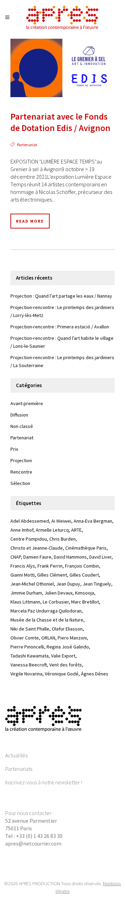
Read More (30, 221)
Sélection (20, 483)
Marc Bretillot (85, 602)
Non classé (21, 426)
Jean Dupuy (68, 584)
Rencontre (21, 472)
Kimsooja (84, 593)
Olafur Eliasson (67, 629)
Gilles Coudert (84, 575)
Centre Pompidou (28, 539)
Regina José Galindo (68, 647)
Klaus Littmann (25, 602)
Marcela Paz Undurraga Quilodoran (46, 611)
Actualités (16, 755)
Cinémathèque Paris (86, 548)
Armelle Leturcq (52, 530)
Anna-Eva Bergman (93, 521)
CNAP (15, 557)
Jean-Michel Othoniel (32, 584)
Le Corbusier (56, 602)
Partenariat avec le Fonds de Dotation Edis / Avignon (60, 122)
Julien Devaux (58, 593)
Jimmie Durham (26, 593)
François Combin (82, 566)
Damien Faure (37, 557)
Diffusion (19, 415)
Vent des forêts (65, 665)
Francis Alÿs (22, 566)
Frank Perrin (50, 566)
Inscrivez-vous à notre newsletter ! (43, 782)
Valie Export (63, 656)
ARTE (76, 530)
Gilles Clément (52, 575)
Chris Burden (62, 539)
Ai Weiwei (61, 521)
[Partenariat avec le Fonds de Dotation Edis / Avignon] (62, 68)
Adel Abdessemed (29, 521)
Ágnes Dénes (94, 674)
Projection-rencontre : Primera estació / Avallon (59, 327)
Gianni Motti (22, 575)
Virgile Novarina (26, 674)
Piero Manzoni (72, 638)
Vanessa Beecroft (28, 665)
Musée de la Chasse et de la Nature (46, 620)
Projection (21, 460)
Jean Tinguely (97, 584)
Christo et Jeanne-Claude (36, 548)
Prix (14, 449)
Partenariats (18, 768)
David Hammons (70, 557)
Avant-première (26, 403)
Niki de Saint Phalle (29, 629)
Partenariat (27, 144)
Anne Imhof (21, 530)
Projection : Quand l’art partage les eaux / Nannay (61, 296)
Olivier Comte (24, 638)
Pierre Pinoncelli (27, 647)
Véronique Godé (61, 674)
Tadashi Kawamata (29, 656)
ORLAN (48, 638)
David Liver (100, 557)
